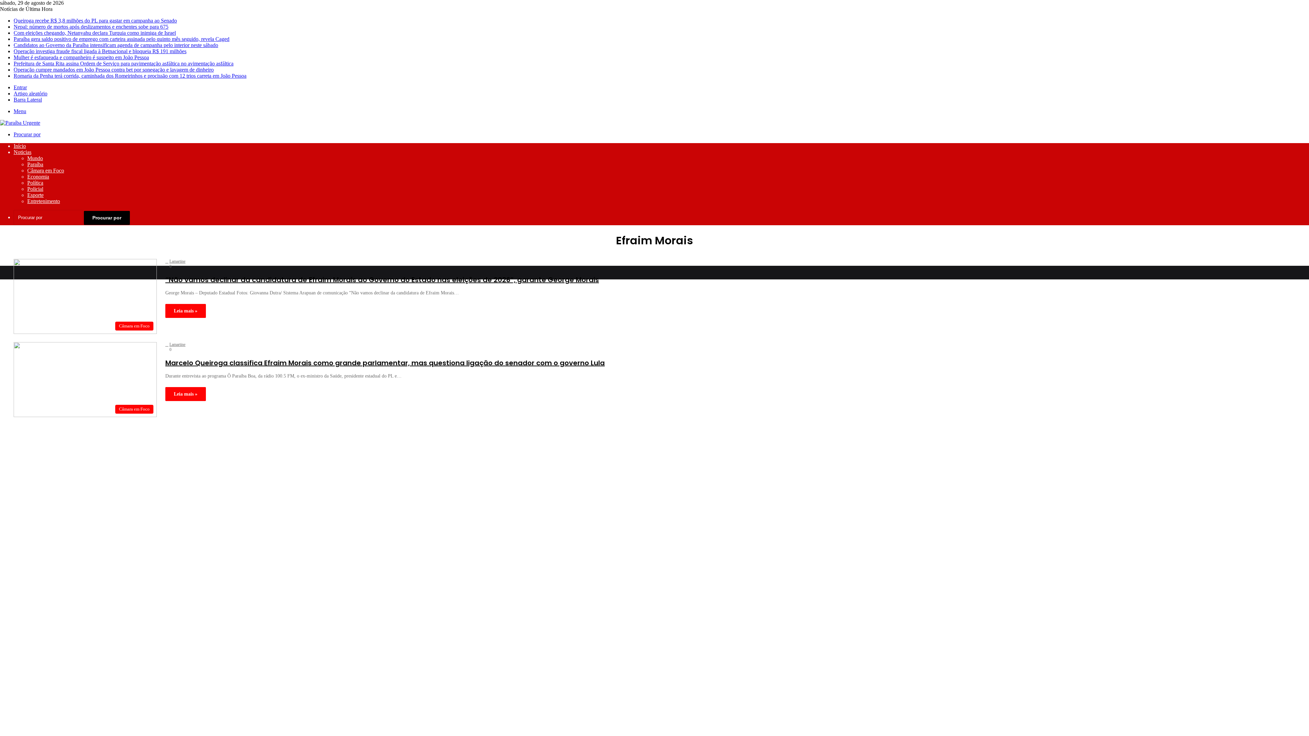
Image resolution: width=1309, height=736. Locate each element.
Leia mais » (185, 310)
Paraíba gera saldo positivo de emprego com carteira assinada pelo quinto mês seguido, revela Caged (121, 39)
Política (35, 183)
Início (20, 146)
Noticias (22, 152)
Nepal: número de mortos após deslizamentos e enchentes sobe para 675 (91, 27)
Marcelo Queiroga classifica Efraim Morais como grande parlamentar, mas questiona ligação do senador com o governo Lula (385, 363)
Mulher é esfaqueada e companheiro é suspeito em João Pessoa (81, 57)
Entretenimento (43, 201)
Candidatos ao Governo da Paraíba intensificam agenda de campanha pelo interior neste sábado (116, 45)
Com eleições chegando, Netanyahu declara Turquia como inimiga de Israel (95, 33)
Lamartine (177, 261)
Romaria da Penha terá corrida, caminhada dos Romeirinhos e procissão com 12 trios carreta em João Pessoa (130, 76)
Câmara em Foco (45, 170)
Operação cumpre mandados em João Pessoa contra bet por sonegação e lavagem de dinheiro (114, 70)
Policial (35, 189)
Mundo (35, 158)
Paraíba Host (131, 422)
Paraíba (35, 164)
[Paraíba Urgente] (20, 123)
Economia (38, 177)
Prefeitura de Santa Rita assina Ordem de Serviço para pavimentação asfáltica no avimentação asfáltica (124, 63)
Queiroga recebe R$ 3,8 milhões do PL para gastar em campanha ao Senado (95, 21)
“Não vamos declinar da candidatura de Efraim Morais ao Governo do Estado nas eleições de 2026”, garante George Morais (382, 280)
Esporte (35, 195)
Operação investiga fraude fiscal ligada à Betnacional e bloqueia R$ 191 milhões (100, 51)
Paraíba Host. (218, 422)
